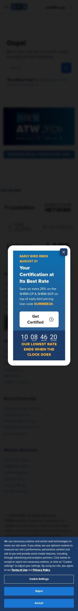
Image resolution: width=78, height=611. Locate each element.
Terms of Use (19, 570)
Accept (39, 603)
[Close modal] (63, 252)
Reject (39, 591)
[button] (39, 319)
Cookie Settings (39, 579)
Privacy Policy (41, 570)
